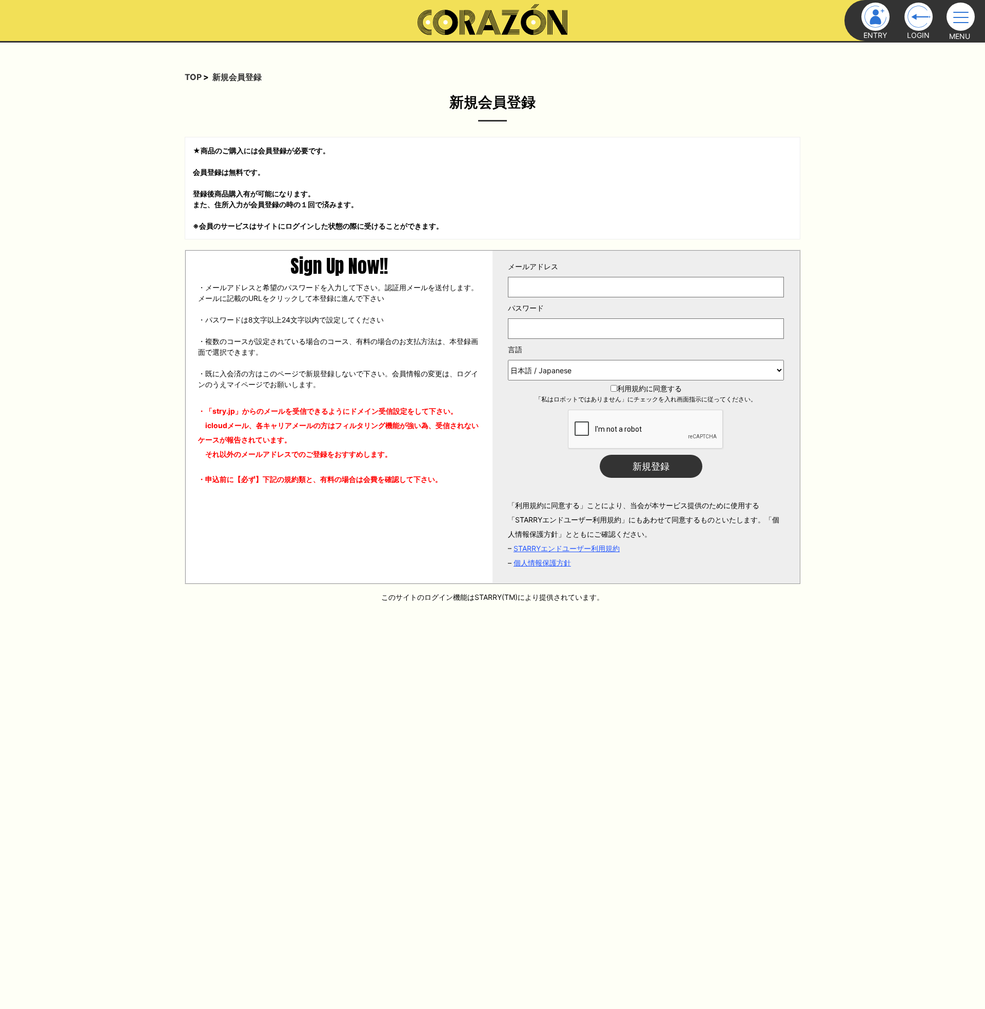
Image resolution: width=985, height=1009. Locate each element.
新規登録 (651, 466)
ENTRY (875, 35)
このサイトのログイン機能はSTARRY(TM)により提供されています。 (492, 597)
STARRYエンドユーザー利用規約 (567, 548)
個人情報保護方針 (542, 562)
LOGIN (918, 35)
